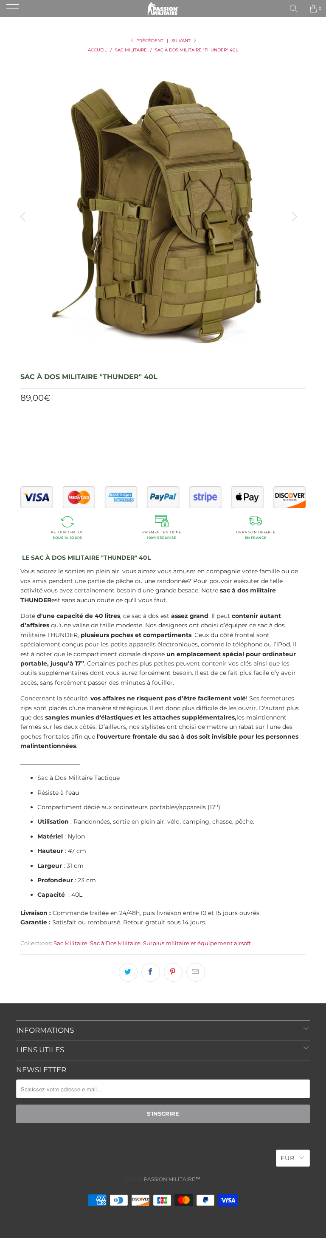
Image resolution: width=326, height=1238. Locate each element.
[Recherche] (296, 8)
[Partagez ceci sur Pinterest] (173, 972)
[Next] (293, 217)
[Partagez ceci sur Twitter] (128, 972)
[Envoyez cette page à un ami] (195, 972)
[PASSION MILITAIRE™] (163, 8)
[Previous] (24, 217)
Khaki (32, 431)
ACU (179, 431)
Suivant (181, 40)
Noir (202, 431)
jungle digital (71, 431)
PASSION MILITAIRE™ (172, 1179)
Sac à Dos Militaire (115, 943)
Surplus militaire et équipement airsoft (197, 943)
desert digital (143, 431)
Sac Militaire (70, 943)
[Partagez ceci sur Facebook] (150, 972)
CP (107, 431)
